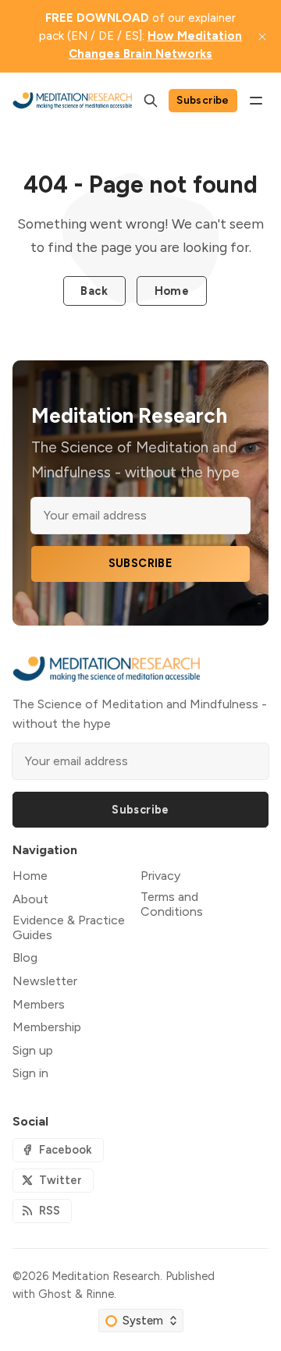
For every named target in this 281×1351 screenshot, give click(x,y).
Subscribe (202, 100)
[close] (262, 36)
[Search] (150, 100)
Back (94, 291)
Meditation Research (106, 1276)
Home (172, 291)
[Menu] (256, 100)
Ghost (55, 1294)
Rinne (100, 1294)
